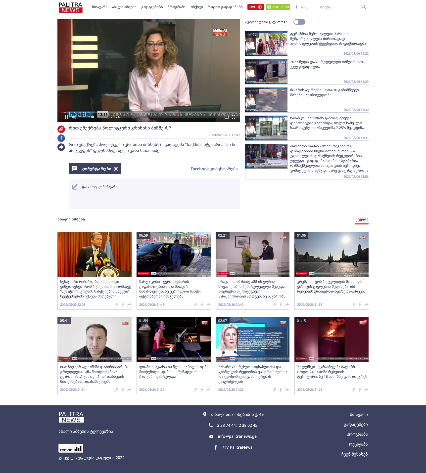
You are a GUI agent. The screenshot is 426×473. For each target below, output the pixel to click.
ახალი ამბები (124, 6)
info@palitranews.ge (237, 436)
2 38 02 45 (248, 425)
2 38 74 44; (227, 425)
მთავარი (99, 6)
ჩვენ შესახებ (354, 454)
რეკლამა (358, 444)
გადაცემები (152, 6)
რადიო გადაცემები (225, 6)
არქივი (196, 6)
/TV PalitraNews (237, 447)
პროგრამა (177, 6)
